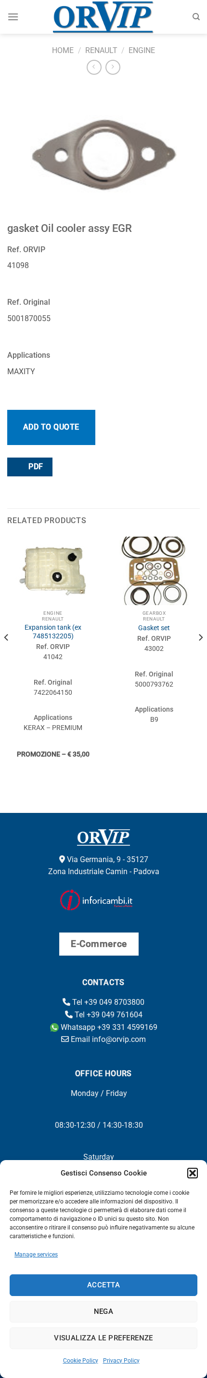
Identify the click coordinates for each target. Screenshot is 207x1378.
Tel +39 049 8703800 (107, 1002)
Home (63, 50)
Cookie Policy (80, 1360)
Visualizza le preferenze (103, 1338)
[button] (192, 1173)
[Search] (196, 17)
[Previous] (7, 657)
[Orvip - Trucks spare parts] (103, 17)
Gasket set (154, 628)
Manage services (36, 1254)
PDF (34, 466)
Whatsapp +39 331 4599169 (108, 1027)
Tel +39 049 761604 (107, 1014)
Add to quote (51, 427)
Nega (104, 1311)
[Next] (200, 657)
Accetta (103, 1285)
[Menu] (13, 16)
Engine (142, 50)
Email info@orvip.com (107, 1039)
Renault (101, 50)
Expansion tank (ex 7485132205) (53, 631)
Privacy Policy (121, 1360)
